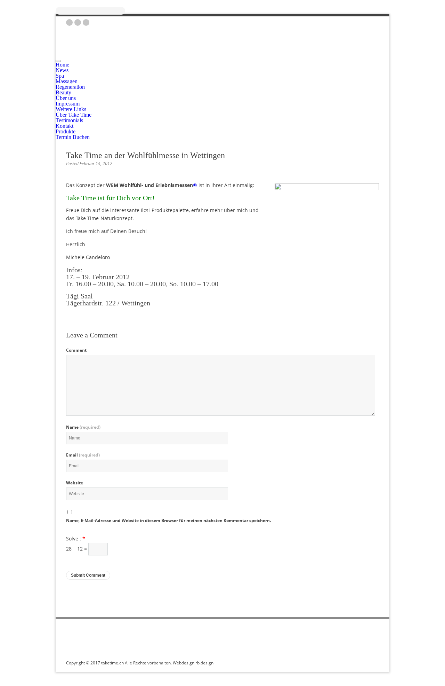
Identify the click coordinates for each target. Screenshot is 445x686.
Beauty (63, 92)
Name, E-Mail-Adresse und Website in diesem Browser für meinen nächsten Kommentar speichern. (168, 520)
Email (83, 455)
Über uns (66, 98)
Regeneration (70, 87)
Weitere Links (71, 109)
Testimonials (69, 120)
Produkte (65, 131)
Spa (60, 76)
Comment (76, 350)
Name (83, 427)
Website (74, 483)
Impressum (68, 104)
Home (62, 65)
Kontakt (64, 126)
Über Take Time (73, 115)
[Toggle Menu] (58, 61)
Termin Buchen (73, 137)
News (62, 70)
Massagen (67, 81)
